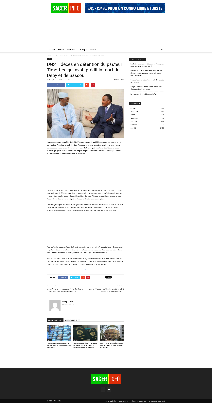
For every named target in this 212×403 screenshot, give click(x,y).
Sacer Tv (134, 125)
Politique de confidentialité (156, 401)
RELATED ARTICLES (55, 320)
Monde (61, 50)
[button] (162, 49)
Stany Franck (53, 80)
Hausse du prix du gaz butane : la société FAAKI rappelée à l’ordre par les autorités (59, 345)
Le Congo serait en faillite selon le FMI (143, 94)
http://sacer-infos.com (68, 304)
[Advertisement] (106, 30)
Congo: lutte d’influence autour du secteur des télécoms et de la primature (146, 88)
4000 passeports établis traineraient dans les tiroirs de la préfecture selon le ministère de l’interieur (85, 345)
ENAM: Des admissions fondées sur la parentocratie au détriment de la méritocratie (111, 345)
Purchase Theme (123, 401)
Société (93, 50)
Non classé (134, 118)
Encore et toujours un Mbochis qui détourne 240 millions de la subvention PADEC (106, 290)
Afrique (52, 50)
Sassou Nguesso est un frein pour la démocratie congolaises (147, 81)
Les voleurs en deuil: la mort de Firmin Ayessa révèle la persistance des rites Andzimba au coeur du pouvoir (146, 73)
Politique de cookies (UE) (138, 401)
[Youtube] (109, 389)
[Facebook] (103, 389)
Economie (71, 50)
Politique (83, 50)
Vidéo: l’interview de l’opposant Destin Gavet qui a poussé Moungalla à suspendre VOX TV (65, 290)
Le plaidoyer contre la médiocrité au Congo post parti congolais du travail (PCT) (147, 65)
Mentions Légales (110, 401)
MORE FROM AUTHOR (72, 320)
